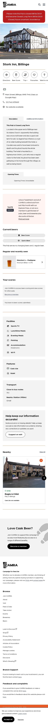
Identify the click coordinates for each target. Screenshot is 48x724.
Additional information (35, 119)
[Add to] (41, 460)
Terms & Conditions (10, 654)
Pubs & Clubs (7, 606)
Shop (5, 632)
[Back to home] (9, 4)
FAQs (27, 580)
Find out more (24, 219)
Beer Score (25, 235)
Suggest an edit (15, 434)
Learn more (22, 713)
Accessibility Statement (11, 640)
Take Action (7, 610)
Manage (21, 719)
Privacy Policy (8, 636)
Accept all (8, 719)
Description (13, 119)
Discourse (6, 657)
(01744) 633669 (12, 102)
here (20, 677)
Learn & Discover (9, 629)
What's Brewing (9, 661)
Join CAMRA (7, 596)
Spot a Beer (26, 240)
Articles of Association (11, 643)
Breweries (6, 617)
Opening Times (13, 174)
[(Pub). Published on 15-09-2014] (24, 480)
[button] (44, 478)
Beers (5, 621)
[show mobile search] (39, 4)
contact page (38, 580)
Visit (4, 603)
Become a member (12, 294)
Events (5, 614)
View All (42, 452)
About (5, 599)
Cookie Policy (7, 647)
